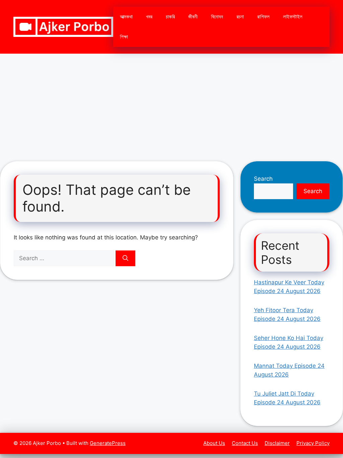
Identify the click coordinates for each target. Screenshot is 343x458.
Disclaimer (277, 443)
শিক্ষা (124, 37)
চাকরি (170, 16)
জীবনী (193, 16)
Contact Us (245, 443)
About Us (214, 443)
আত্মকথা (126, 16)
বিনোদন (217, 16)
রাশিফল (263, 16)
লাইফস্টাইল (292, 16)
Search (263, 178)
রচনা (240, 16)
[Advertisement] (171, 104)
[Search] (125, 258)
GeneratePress (108, 443)
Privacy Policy (313, 443)
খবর (149, 16)
